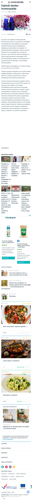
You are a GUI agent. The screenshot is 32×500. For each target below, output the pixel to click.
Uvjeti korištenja (6, 448)
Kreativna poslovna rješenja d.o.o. (12, 496)
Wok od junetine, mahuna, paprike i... (15, 326)
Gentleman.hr (11, 473)
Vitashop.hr (4, 473)
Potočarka (12, 296)
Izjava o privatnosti (6, 462)
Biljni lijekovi (12, 294)
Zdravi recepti (12, 479)
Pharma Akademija (21, 473)
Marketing (4, 453)
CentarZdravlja (16, 2)
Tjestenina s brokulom (10, 395)
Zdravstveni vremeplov (15, 280)
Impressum (4, 457)
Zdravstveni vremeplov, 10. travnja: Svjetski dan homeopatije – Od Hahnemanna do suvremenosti (16, 286)
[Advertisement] (16, 130)
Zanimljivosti (11, 34)
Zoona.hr (12, 476)
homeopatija (5, 148)
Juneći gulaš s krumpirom (11, 361)
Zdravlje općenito (14, 270)
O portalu (4, 443)
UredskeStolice (5, 476)
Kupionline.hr (4, 479)
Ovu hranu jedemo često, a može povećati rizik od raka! (18, 274)
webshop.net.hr (20, 476)
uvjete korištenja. (8, 439)
